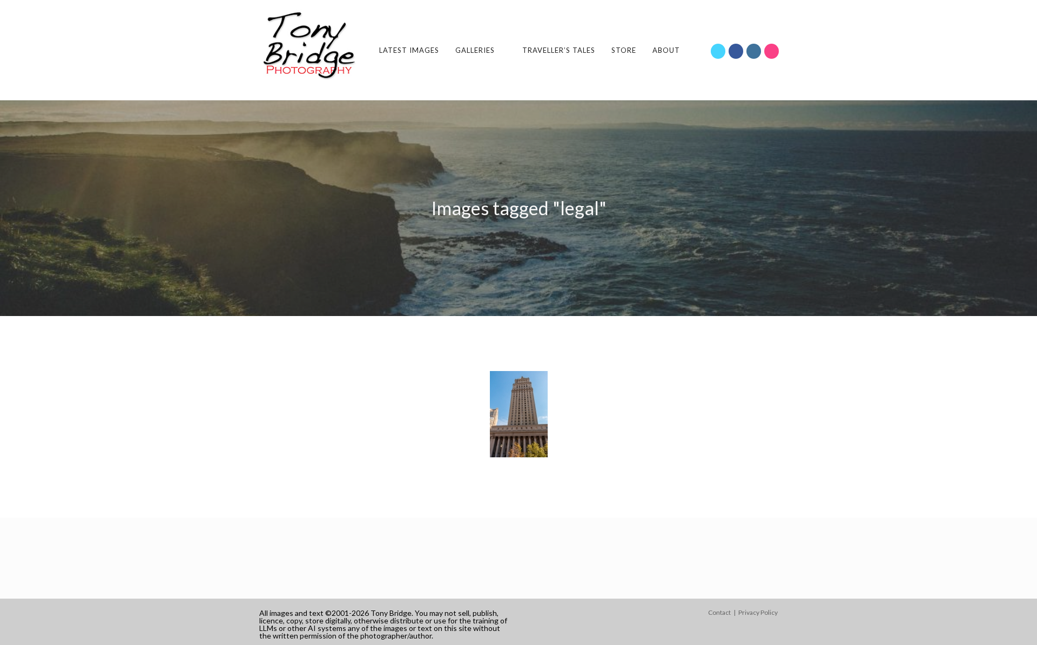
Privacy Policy (758, 612)
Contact (719, 612)
